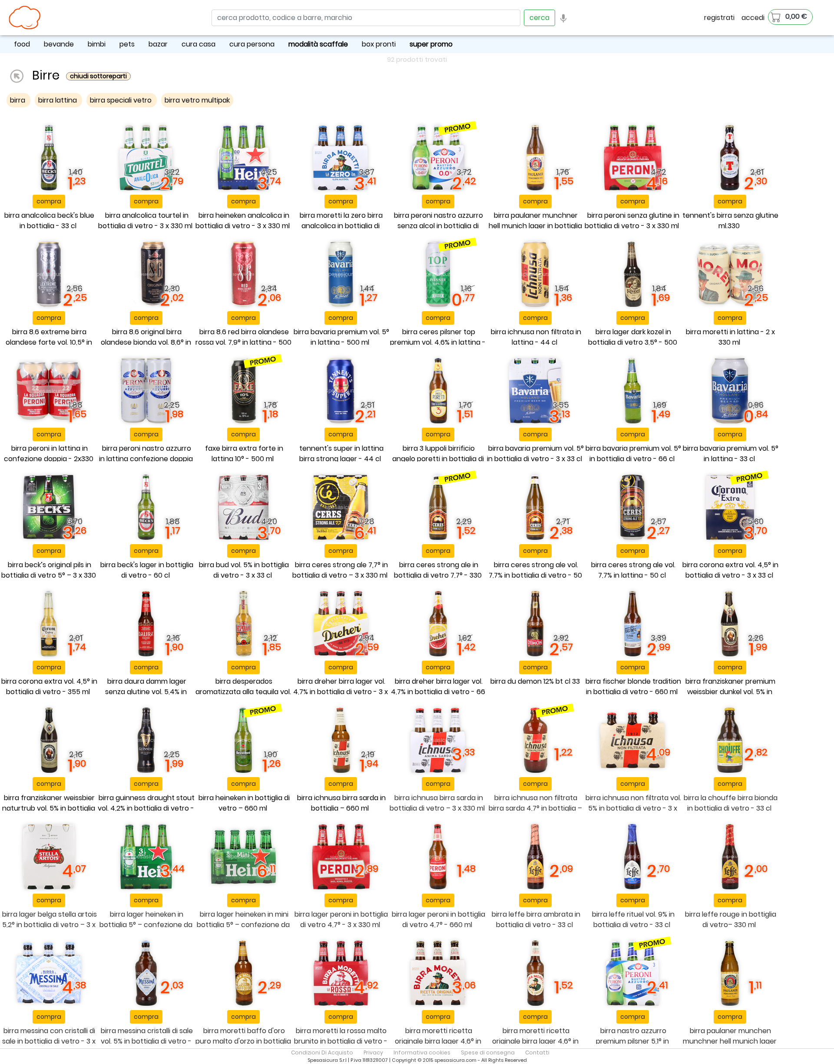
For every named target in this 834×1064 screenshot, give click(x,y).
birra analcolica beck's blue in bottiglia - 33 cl (49, 220)
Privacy (373, 1052)
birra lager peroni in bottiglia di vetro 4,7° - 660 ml (438, 919)
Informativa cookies (422, 1052)
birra (18, 100)
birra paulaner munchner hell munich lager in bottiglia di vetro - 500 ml (535, 225)
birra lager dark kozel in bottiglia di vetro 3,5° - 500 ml (632, 342)
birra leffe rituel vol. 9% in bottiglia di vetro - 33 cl (633, 919)
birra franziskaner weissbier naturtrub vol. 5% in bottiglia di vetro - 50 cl (48, 808)
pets (127, 44)
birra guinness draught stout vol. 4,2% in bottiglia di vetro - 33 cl (146, 808)
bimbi (97, 44)
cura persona (252, 44)
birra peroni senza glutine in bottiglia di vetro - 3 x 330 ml (632, 220)
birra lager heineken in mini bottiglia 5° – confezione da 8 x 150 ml (243, 924)
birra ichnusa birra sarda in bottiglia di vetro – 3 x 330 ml (437, 803)
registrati (719, 18)
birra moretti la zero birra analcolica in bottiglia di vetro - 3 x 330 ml (341, 225)
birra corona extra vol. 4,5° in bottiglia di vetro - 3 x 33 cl (730, 570)
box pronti (379, 44)
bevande (59, 44)
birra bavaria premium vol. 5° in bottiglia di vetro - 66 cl (633, 453)
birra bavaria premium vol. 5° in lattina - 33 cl (730, 453)
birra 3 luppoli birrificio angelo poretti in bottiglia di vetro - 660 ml (438, 458)
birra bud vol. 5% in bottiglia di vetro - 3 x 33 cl (244, 570)
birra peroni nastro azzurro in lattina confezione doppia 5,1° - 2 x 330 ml (146, 458)
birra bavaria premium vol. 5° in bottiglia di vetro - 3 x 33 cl (535, 453)
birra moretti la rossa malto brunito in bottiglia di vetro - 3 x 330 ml (340, 1041)
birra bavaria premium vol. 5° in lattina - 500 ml (341, 337)
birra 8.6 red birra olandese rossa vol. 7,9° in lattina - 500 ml (243, 342)
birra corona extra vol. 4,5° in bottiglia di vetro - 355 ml (49, 686)
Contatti (537, 1052)
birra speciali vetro (121, 100)
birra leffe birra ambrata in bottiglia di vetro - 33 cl (536, 919)
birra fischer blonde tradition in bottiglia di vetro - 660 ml (633, 686)
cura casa (198, 44)
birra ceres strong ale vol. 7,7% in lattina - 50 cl (633, 570)
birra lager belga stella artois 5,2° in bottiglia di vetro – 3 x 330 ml (49, 924)
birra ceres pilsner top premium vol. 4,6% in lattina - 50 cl (438, 342)
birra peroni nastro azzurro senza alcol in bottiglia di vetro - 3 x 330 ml (438, 225)
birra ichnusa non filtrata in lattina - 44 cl (536, 337)
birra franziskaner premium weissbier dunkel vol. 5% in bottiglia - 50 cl (730, 691)
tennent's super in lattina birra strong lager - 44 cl (341, 453)
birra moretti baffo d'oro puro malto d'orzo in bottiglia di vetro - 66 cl (243, 1041)
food (22, 44)
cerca (539, 18)
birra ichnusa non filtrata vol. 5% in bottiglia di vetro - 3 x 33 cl (633, 808)
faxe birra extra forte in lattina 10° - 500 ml (244, 453)
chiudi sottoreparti (98, 76)
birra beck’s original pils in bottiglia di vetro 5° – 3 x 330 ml (48, 575)
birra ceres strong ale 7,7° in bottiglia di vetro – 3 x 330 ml (340, 570)
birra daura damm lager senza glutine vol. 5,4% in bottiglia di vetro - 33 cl (146, 691)
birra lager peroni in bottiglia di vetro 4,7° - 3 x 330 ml (341, 919)
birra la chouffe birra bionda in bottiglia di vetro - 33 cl (731, 803)
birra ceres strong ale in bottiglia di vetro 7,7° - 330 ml (438, 575)
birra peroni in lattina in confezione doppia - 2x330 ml (48, 458)
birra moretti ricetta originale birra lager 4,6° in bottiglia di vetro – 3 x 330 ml (437, 1041)
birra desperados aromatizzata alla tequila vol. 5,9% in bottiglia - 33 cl (243, 691)
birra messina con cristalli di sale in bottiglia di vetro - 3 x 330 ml (49, 1041)
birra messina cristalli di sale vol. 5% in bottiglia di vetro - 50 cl (147, 1041)
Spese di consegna (488, 1052)
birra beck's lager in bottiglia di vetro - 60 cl (146, 570)
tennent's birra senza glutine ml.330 (730, 220)
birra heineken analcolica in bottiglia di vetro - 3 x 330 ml (242, 220)
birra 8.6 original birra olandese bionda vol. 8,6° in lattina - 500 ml (146, 342)
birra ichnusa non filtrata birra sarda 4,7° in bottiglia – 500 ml (535, 808)
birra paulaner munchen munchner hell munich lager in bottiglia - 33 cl (730, 1041)
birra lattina (58, 100)
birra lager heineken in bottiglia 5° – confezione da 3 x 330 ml (145, 924)
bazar (158, 44)
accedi (752, 18)
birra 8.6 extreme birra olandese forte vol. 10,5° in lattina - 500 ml (49, 342)
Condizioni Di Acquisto (322, 1052)
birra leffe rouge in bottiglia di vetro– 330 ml (730, 919)
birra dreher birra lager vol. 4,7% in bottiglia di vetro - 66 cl (438, 691)
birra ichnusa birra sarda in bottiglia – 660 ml (341, 803)
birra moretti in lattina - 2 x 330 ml (730, 337)
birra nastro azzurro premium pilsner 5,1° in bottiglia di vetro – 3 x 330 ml (631, 1041)
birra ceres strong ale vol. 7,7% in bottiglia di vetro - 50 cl (535, 575)
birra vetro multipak (197, 100)
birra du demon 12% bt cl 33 (535, 681)
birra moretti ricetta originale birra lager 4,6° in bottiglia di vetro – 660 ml (535, 1041)
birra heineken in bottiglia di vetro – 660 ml (244, 803)
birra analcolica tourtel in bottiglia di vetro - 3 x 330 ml (145, 220)
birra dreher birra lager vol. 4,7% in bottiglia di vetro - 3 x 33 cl (340, 691)
